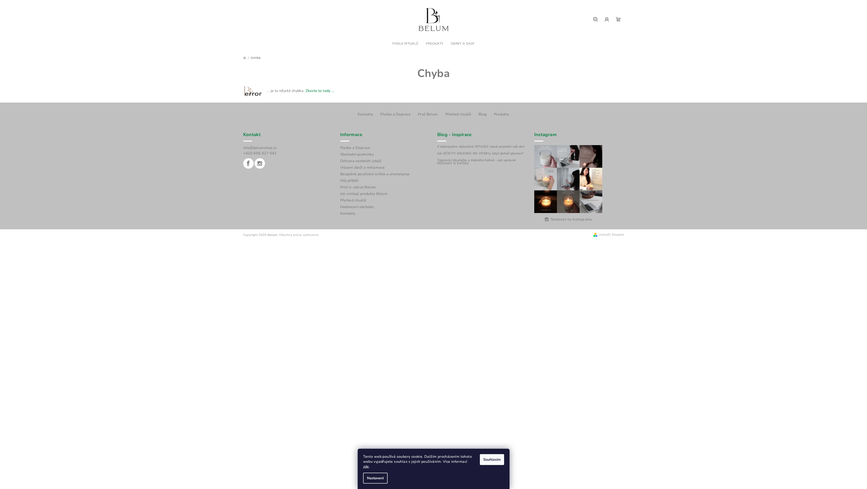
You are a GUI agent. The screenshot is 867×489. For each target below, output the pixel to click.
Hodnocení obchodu (357, 206)
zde (366, 466)
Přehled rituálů (458, 114)
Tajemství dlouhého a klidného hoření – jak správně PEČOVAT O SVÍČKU (476, 162)
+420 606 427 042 (260, 153)
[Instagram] (260, 163)
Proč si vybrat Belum (358, 187)
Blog (482, 114)
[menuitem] (405, 43)
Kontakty (365, 114)
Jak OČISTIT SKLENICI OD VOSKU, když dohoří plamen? (480, 153)
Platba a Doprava (395, 114)
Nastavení (375, 478)
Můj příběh (349, 180)
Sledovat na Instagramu (571, 219)
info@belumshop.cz (260, 147)
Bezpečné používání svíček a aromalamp (375, 174)
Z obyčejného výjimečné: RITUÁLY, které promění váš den (481, 146)
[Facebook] (248, 163)
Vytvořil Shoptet (611, 235)
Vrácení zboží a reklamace (362, 167)
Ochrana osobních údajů (360, 160)
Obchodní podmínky (357, 154)
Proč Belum (428, 114)
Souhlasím (492, 459)
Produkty (501, 114)
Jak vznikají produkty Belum (364, 193)
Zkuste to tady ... (320, 90)
